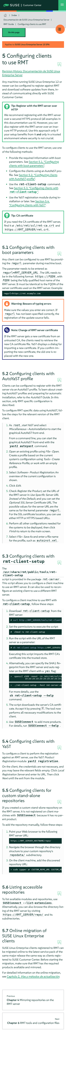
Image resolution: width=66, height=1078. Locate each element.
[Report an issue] (59, 64)
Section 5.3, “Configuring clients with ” (34, 190)
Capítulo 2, (33, 976)
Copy (60, 293)
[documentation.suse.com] (6, 15)
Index (14, 15)
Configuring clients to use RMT (32, 24)
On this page (13, 32)
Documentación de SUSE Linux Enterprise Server (26, 19)
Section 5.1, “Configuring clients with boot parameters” (34, 163)
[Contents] (60, 29)
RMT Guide (9, 24)
